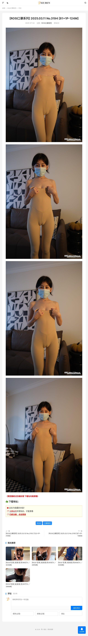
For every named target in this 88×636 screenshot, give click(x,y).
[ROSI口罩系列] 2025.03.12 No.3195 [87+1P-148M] (65, 534)
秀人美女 (44, 2)
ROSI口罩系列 (11, 8)
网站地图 (50, 629)
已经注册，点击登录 (17, 514)
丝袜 (3, 8)
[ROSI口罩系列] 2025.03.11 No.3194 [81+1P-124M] (44, 18)
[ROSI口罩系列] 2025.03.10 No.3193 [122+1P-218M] (23, 534)
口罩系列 (47, 523)
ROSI (39, 523)
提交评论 (76, 608)
